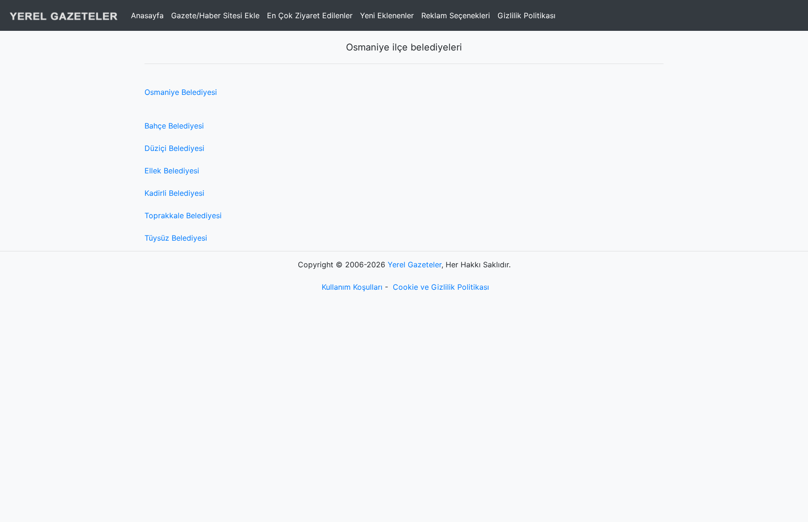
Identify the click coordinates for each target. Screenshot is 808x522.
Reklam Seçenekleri (455, 15)
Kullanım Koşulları (352, 287)
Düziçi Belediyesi (174, 148)
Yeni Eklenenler (387, 15)
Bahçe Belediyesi (174, 125)
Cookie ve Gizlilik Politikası (441, 287)
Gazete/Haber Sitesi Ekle (215, 15)
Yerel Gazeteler (414, 264)
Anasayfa (147, 15)
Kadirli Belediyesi (174, 193)
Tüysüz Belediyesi (175, 238)
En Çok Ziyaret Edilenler (310, 15)
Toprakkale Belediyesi (183, 215)
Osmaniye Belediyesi (180, 92)
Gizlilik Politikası (527, 15)
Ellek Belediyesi (171, 170)
